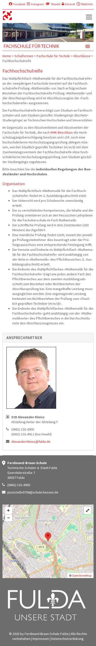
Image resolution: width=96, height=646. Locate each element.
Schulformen (24, 56)
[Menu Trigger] (89, 17)
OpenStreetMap (82, 575)
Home (6, 56)
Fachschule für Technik (53, 56)
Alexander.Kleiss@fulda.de (30, 441)
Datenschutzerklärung (67, 638)
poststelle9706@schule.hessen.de (32, 492)
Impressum (40, 638)
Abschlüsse (81, 56)
